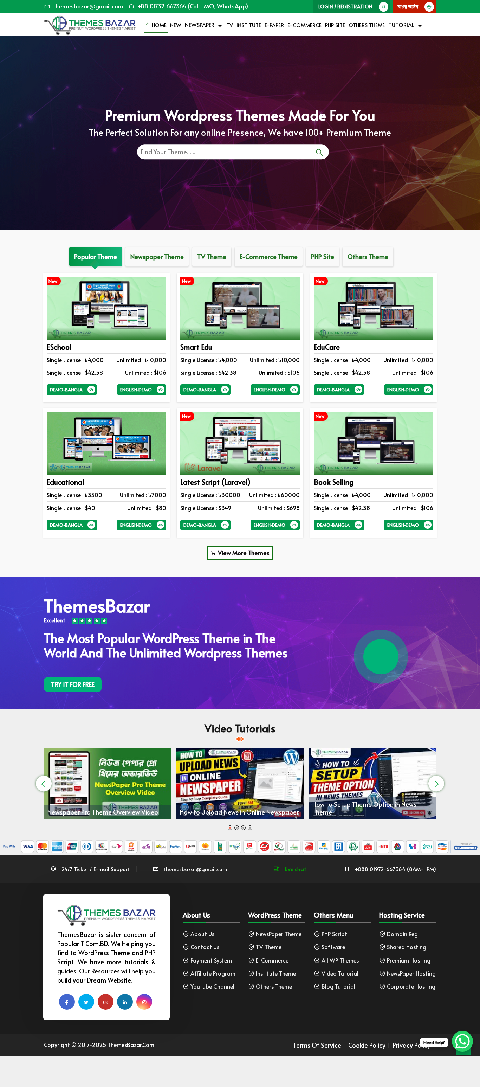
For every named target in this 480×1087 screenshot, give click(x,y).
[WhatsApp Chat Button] (462, 1041)
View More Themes (243, 552)
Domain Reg (402, 934)
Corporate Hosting (411, 986)
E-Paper (274, 24)
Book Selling (333, 482)
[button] (230, 827)
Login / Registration (345, 6)
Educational (65, 482)
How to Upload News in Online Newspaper (108, 812)
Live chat (294, 869)
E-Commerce (304, 24)
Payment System (211, 960)
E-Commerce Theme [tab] (269, 256)
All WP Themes (340, 960)
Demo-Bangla (66, 389)
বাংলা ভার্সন (408, 6)
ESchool (59, 347)
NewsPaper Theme (278, 934)
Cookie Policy (366, 1045)
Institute (248, 24)
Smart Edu (196, 347)
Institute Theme (276, 973)
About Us (202, 934)
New (175, 24)
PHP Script (334, 934)
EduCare (327, 347)
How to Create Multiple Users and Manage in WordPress (374, 804)
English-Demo (136, 389)
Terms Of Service (317, 1045)
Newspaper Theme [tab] (157, 256)
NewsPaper (199, 24)
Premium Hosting (408, 960)
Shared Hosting (406, 947)
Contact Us (204, 947)
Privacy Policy (411, 1045)
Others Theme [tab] (368, 256)
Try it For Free (73, 684)
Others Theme (367, 24)
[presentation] (44, 783)
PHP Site (335, 24)
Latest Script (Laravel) (215, 482)
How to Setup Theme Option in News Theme (233, 808)
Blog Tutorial (338, 986)
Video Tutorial (340, 973)
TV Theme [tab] (211, 256)
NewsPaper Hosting (411, 973)
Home (158, 24)
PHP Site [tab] (322, 256)
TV (229, 24)
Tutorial (401, 24)
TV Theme (268, 947)
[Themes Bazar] (90, 23)
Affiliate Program (212, 973)
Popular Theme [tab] (95, 256)
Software (333, 947)
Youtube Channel (212, 986)
